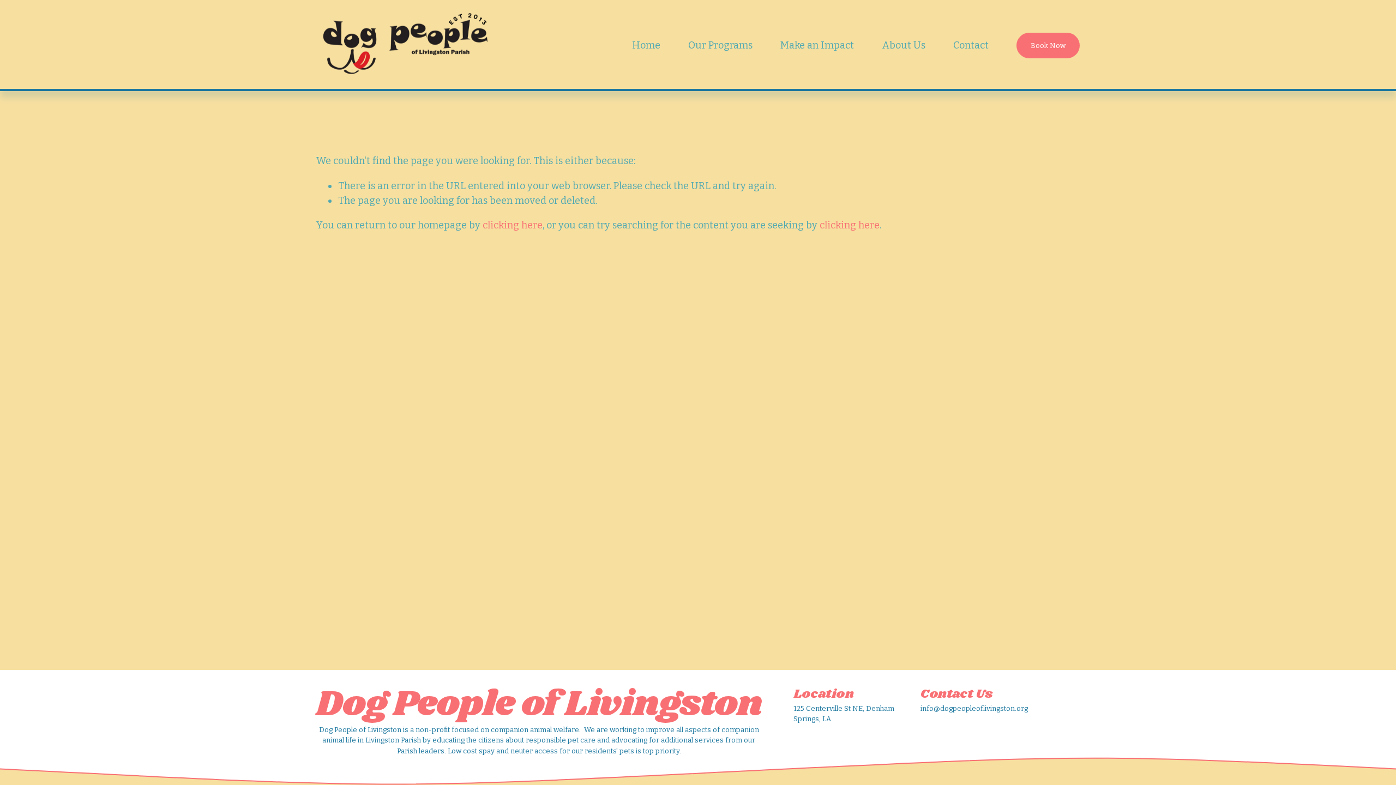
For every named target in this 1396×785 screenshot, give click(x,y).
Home (646, 45)
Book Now (1048, 45)
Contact (971, 45)
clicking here (513, 225)
